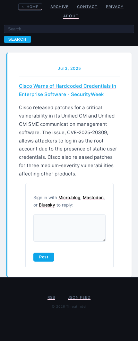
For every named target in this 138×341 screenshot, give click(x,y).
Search (17, 39)
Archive (59, 6)
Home (30, 6)
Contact (87, 6)
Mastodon (93, 197)
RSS (51, 297)
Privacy (115, 6)
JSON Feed (79, 297)
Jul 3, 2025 (69, 68)
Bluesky (47, 204)
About (70, 16)
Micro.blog (69, 197)
